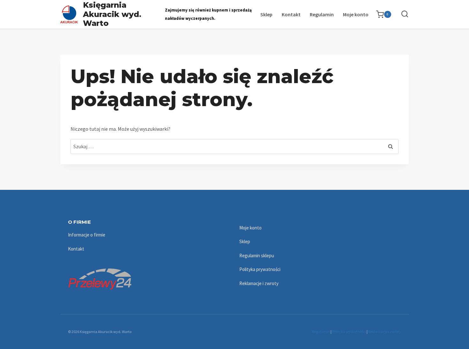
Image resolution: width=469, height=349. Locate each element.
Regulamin (322, 14)
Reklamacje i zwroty (259, 283)
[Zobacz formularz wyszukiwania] (401, 14)
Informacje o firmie (86, 235)
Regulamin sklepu (256, 255)
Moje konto (355, 14)
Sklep (266, 14)
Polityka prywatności (259, 269)
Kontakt (291, 14)
